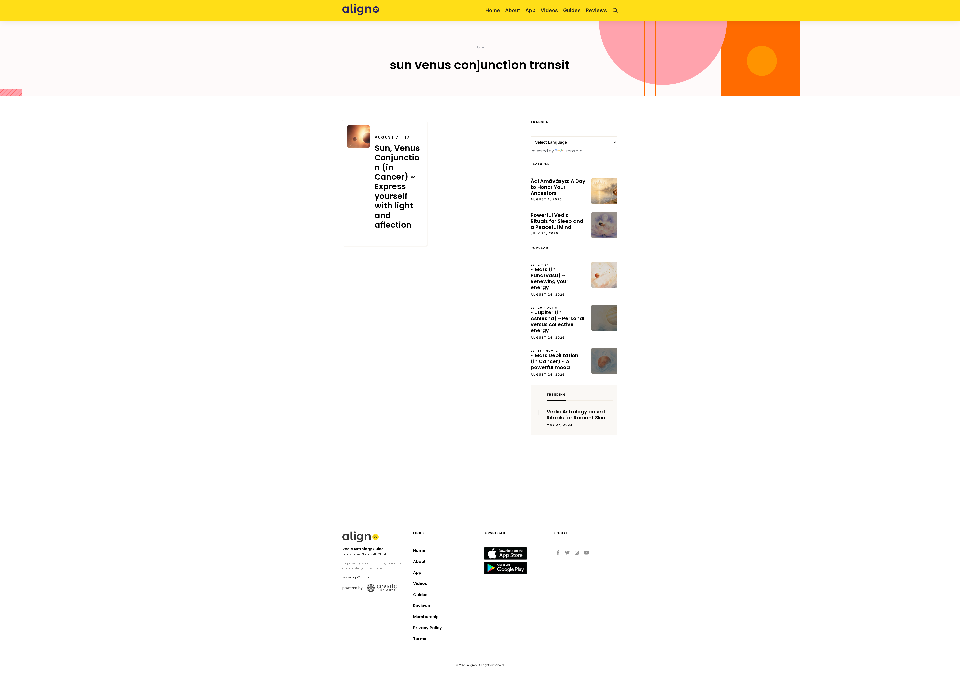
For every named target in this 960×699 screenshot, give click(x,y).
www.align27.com (355, 577)
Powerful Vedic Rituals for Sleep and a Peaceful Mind (557, 221)
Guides (572, 10)
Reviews (596, 10)
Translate (573, 151)
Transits (384, 127)
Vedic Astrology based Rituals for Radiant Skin (576, 415)
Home (493, 10)
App (531, 10)
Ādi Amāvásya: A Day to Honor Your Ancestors (558, 187)
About (512, 10)
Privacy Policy (427, 628)
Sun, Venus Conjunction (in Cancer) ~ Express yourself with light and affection (397, 182)
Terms (419, 639)
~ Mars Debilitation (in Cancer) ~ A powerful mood (554, 359)
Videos (549, 10)
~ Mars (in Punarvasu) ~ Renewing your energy (549, 276)
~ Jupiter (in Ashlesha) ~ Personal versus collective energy (557, 319)
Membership (426, 617)
